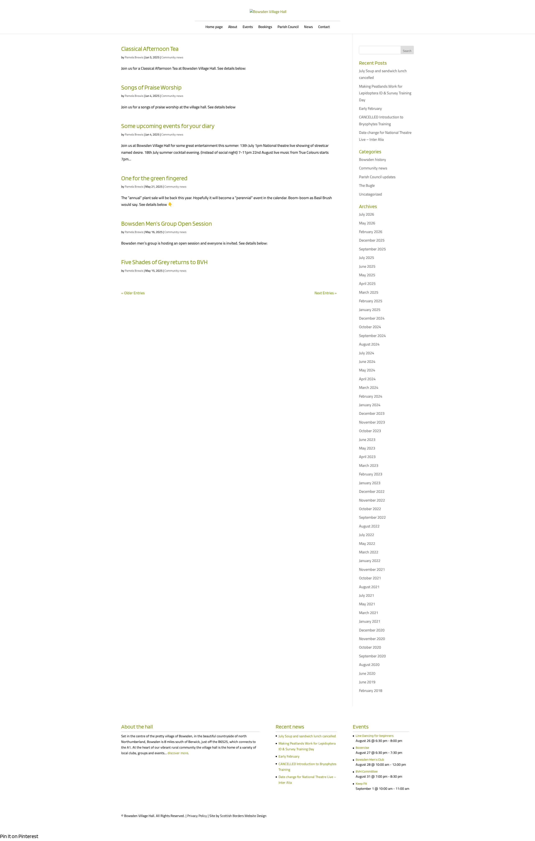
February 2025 (370, 300)
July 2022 (366, 534)
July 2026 (366, 214)
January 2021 (369, 621)
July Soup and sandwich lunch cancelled (383, 74)
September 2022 (372, 517)
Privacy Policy (197, 816)
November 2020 (372, 638)
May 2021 (367, 603)
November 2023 (372, 422)
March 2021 (368, 612)
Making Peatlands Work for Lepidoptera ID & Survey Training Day (385, 93)
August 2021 (369, 586)
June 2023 (367, 439)
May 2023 (367, 448)
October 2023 (370, 430)
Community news (172, 57)
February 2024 (370, 396)
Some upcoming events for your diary (167, 125)
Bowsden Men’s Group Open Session (166, 223)
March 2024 (368, 387)
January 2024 (369, 404)
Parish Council (288, 27)
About (232, 27)
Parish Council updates (377, 176)
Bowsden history (372, 159)
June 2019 (367, 681)
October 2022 (370, 508)
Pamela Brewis (134, 57)
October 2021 (370, 578)
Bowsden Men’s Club (370, 760)
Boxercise (362, 748)
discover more (178, 753)
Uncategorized (370, 194)
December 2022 (372, 491)
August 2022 (369, 526)
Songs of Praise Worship (151, 87)
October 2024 (370, 326)
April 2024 (367, 378)
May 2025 (367, 274)
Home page (214, 27)
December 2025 (372, 240)
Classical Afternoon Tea (149, 48)
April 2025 (367, 283)
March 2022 (368, 552)
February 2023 (370, 474)
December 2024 (372, 318)
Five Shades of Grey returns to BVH (164, 262)
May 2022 (367, 543)
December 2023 (372, 413)
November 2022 (372, 500)
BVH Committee (367, 771)
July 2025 (366, 257)
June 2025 (367, 266)
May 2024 (367, 370)
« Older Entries (133, 292)
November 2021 (372, 569)
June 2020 (367, 673)
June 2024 (367, 361)
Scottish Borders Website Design (243, 816)
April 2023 (367, 456)
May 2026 (367, 223)
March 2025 (368, 292)
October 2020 (370, 647)
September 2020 (372, 656)
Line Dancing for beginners (375, 736)
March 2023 (368, 465)
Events (248, 27)
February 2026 (370, 231)
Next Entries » (326, 292)
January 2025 (369, 309)
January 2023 (369, 482)
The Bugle (367, 185)
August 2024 (369, 344)
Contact (324, 27)
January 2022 (369, 560)
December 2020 (372, 630)
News (308, 27)
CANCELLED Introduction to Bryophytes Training (381, 120)
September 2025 (372, 249)
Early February (370, 108)
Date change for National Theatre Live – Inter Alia (385, 136)
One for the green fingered (154, 178)
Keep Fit (361, 784)
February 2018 (370, 690)
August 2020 (369, 664)
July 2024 (366, 352)
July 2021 (366, 595)
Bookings (265, 27)
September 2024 (372, 335)
